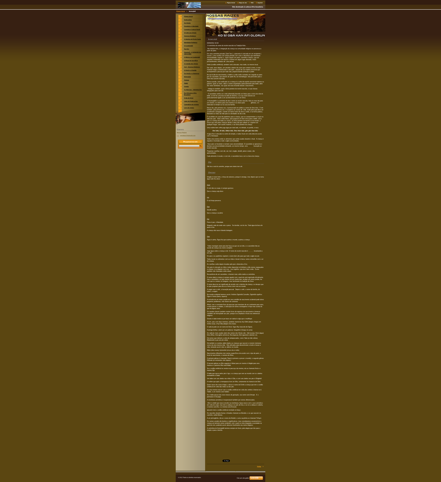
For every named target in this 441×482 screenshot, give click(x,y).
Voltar (259, 466)
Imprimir (260, 2)
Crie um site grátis (243, 478)
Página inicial (180, 11)
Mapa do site (243, 2)
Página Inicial (231, 2)
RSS (252, 2)
